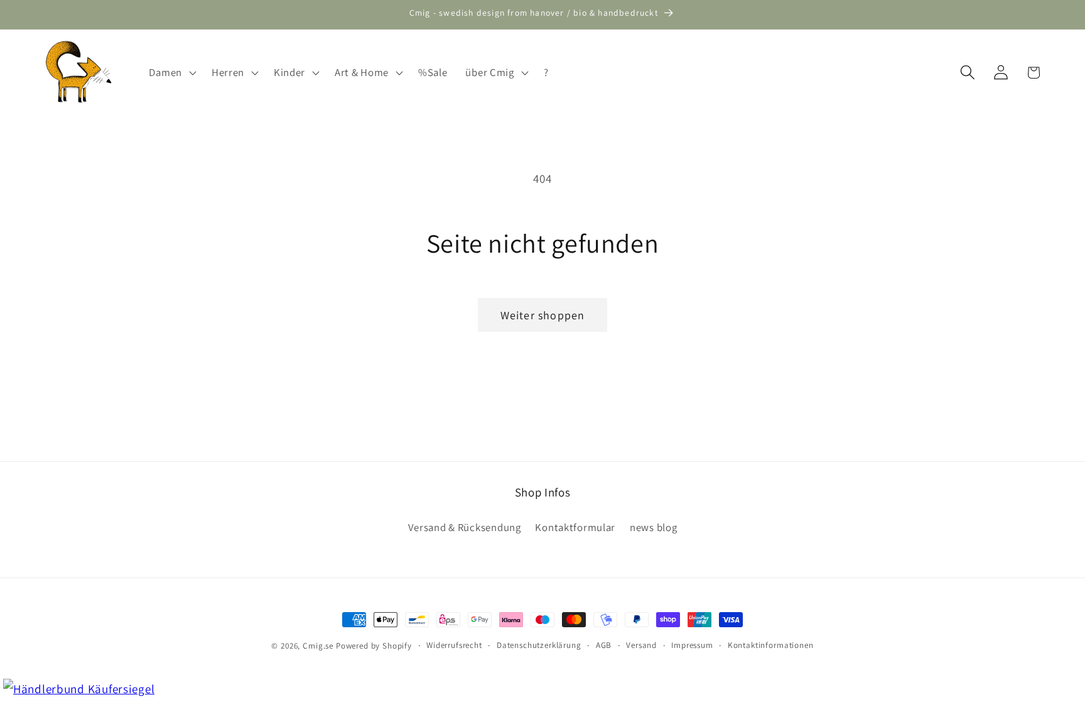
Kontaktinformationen (771, 645)
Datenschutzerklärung (539, 645)
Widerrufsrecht (454, 645)
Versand (641, 645)
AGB (604, 645)
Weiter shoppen (542, 315)
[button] (171, 72)
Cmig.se (318, 645)
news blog (653, 527)
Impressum (692, 645)
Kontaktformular (575, 527)
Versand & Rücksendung (464, 527)
